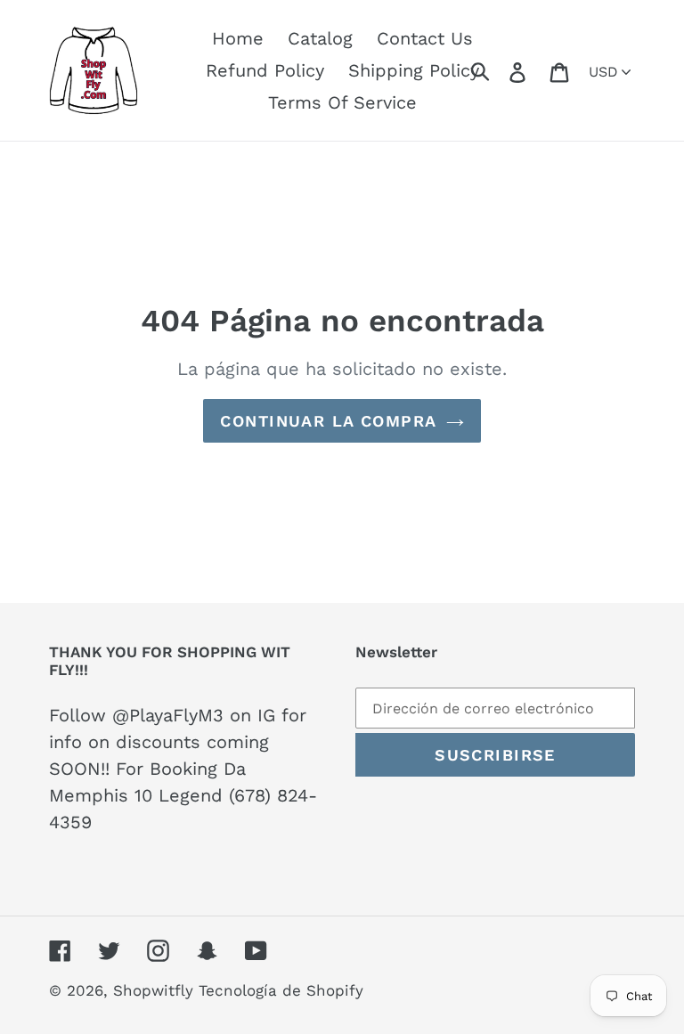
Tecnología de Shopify (281, 990)
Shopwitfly (156, 990)
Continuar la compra (328, 420)
